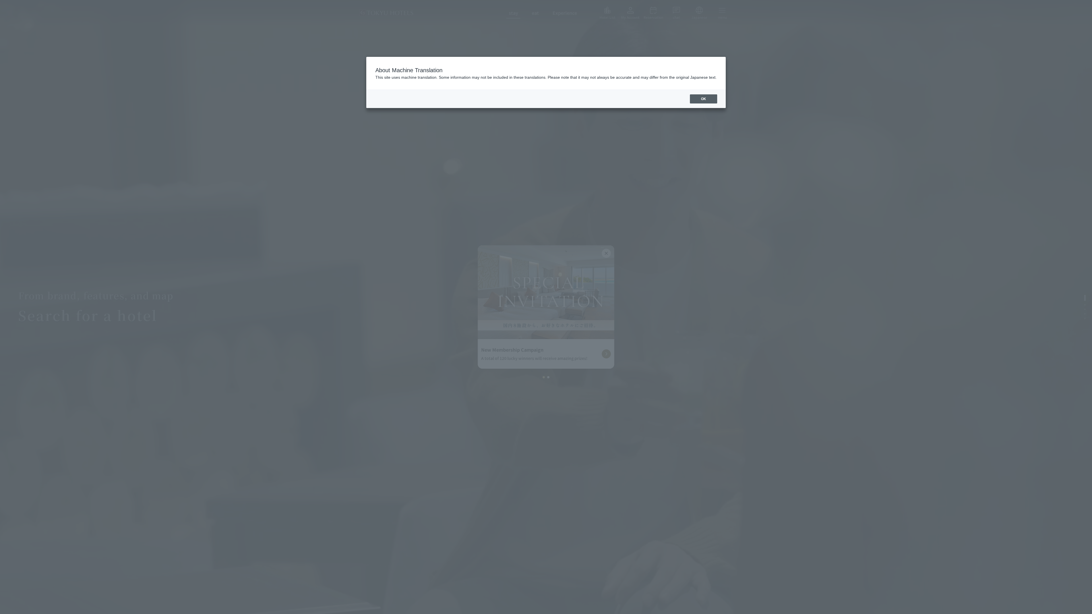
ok (703, 99)
